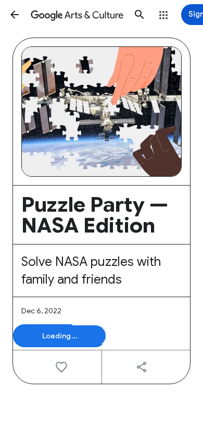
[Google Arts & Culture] (77, 14)
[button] (14, 14)
